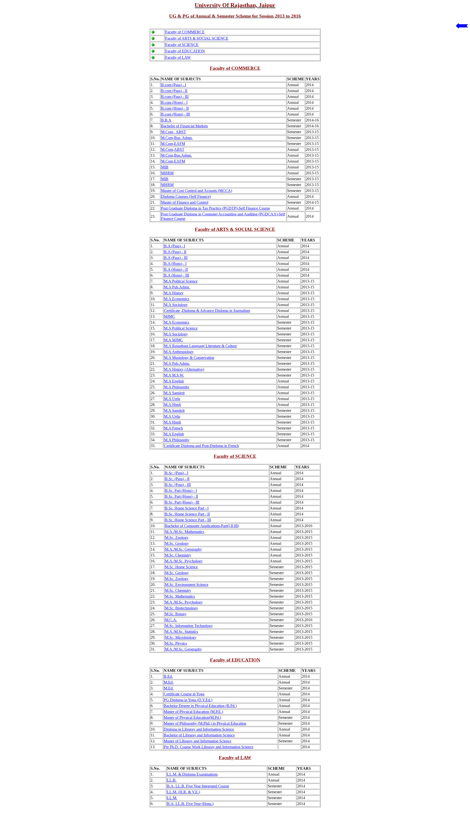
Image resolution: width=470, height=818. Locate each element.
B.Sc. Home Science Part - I (187, 508)
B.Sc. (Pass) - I (176, 473)
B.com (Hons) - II (175, 108)
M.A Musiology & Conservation (189, 358)
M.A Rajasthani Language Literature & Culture (200, 346)
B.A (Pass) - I (174, 246)
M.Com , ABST (173, 132)
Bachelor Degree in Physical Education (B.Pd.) (200, 706)
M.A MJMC (173, 340)
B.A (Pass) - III (176, 258)
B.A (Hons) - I (175, 263)
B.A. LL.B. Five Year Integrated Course (198, 786)
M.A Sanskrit (174, 393)
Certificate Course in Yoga (184, 694)
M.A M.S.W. (174, 375)
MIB (164, 167)
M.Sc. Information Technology (189, 626)
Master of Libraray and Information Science (197, 741)
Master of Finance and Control (184, 202)
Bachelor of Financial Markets (184, 126)
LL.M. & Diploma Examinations (192, 774)
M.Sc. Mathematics (180, 596)
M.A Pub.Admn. (177, 287)
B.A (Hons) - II (176, 269)
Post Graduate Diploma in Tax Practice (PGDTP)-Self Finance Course (215, 208)
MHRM (167, 173)
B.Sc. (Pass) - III (178, 485)
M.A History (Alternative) (184, 369)
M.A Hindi (172, 405)
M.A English (174, 381)
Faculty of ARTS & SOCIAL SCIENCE (196, 38)
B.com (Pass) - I (173, 85)
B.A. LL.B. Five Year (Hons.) (190, 804)
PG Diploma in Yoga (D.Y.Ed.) (188, 700)
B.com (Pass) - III (174, 97)
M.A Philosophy (176, 387)
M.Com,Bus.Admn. (176, 155)
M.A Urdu (172, 399)
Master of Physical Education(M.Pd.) (192, 717)
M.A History (174, 293)
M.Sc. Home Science (181, 567)
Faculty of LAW (178, 57)
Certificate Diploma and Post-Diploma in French (201, 446)
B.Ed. (168, 676)
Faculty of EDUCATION (185, 51)
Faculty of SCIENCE (182, 45)
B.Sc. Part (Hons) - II (181, 496)
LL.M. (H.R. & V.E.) (183, 792)
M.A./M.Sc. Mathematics (184, 532)
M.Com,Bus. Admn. (177, 138)
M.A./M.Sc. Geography (183, 549)
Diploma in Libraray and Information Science (199, 729)
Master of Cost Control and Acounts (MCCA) (196, 191)
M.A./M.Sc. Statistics (181, 631)
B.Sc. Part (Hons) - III (182, 502)
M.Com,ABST (172, 149)
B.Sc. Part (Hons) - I (181, 490)
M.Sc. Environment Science (186, 584)
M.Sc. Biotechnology (181, 608)
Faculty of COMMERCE (185, 32)
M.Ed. (169, 682)
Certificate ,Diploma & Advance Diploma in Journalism (207, 310)
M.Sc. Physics (176, 643)
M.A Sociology (176, 305)
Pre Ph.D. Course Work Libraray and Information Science (208, 747)
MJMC (169, 316)
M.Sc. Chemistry (178, 555)
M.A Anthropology (179, 352)
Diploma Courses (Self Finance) (186, 196)
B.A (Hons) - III (176, 275)
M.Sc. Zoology (176, 537)
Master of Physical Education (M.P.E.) (193, 712)
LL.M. (172, 798)
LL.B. (171, 780)
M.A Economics (176, 299)
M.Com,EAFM (173, 144)
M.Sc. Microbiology (180, 637)
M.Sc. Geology (177, 543)
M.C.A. (171, 620)
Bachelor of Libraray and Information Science (199, 735)
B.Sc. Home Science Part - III (188, 520)
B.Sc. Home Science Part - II (187, 514)
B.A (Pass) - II (175, 252)
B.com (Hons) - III (175, 114)
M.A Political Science (181, 281)
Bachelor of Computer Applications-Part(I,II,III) (202, 526)
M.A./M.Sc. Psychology (184, 561)
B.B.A (166, 120)
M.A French (173, 428)
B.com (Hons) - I (174, 102)
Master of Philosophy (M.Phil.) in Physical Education (205, 723)
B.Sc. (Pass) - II (177, 479)
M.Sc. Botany (176, 614)
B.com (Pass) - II (174, 91)
